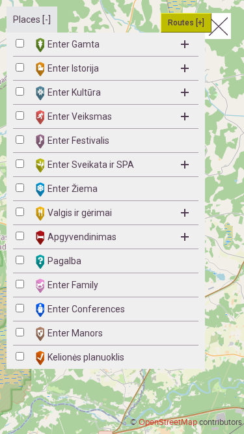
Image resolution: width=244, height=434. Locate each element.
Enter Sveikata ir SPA (90, 164)
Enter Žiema (72, 188)
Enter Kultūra (74, 92)
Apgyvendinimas (81, 237)
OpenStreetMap (168, 422)
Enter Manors (75, 333)
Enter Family (72, 285)
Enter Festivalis (78, 140)
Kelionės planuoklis (85, 357)
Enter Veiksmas (79, 116)
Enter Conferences (86, 309)
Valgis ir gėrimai (79, 213)
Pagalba (64, 261)
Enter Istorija (73, 68)
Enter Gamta (73, 44)
